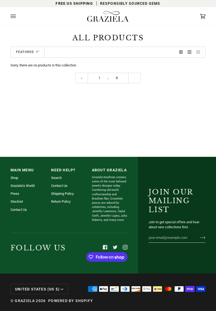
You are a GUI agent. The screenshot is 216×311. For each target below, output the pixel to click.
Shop (14, 178)
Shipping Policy (62, 194)
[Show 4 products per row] (199, 52)
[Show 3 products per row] (189, 52)
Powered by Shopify (70, 301)
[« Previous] (81, 78)
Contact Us (19, 210)
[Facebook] (105, 247)
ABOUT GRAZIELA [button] (109, 170)
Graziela (25, 301)
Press (15, 194)
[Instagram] (125, 247)
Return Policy (61, 201)
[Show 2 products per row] (181, 52)
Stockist (17, 201)
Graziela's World (23, 186)
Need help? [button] (63, 170)
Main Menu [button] (22, 170)
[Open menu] (18, 16)
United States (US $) (37, 289)
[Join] (198, 237)
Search (56, 178)
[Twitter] (115, 247)
